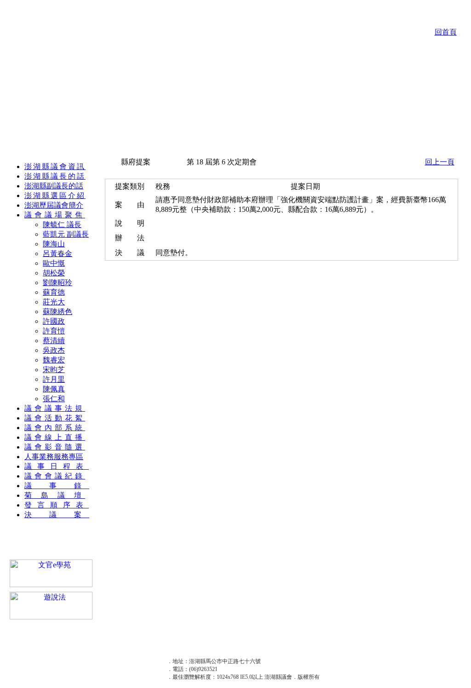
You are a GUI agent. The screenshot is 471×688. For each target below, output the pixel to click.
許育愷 (54, 331)
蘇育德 (54, 292)
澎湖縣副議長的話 (53, 186)
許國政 (54, 321)
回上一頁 (439, 162)
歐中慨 (54, 263)
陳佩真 (54, 389)
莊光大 (54, 302)
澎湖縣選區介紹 (55, 195)
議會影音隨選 (54, 447)
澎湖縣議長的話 (55, 176)
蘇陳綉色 (57, 311)
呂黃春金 (57, 253)
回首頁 (446, 32)
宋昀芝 (54, 369)
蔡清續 (54, 340)
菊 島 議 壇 (54, 495)
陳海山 (54, 244)
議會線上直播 (54, 437)
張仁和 (54, 398)
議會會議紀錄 (54, 476)
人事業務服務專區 (53, 457)
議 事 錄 (56, 486)
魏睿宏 (54, 360)
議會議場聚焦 (54, 215)
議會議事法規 (54, 408)
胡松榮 (54, 273)
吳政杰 (54, 350)
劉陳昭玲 (57, 282)
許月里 (54, 379)
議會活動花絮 (54, 418)
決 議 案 (56, 515)
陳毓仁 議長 (62, 224)
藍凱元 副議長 (66, 234)
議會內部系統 (54, 427)
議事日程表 (56, 466)
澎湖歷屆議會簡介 (53, 205)
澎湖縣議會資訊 (55, 166)
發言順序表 (56, 505)
